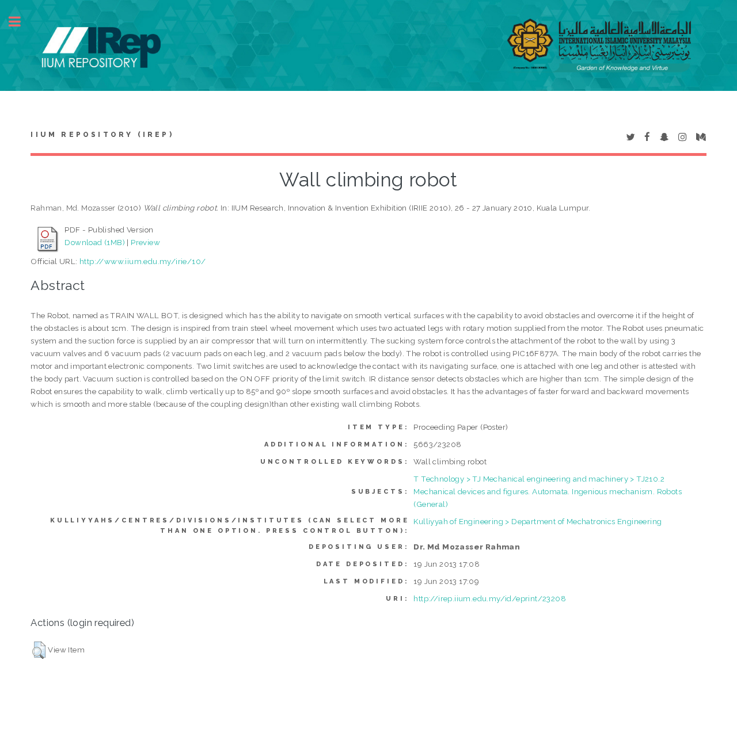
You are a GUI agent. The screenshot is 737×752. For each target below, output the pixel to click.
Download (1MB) (94, 242)
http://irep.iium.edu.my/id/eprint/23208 (489, 598)
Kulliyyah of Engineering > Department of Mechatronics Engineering (537, 521)
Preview (145, 242)
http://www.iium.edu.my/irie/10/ (142, 261)
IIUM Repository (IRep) (102, 135)
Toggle (20, 21)
